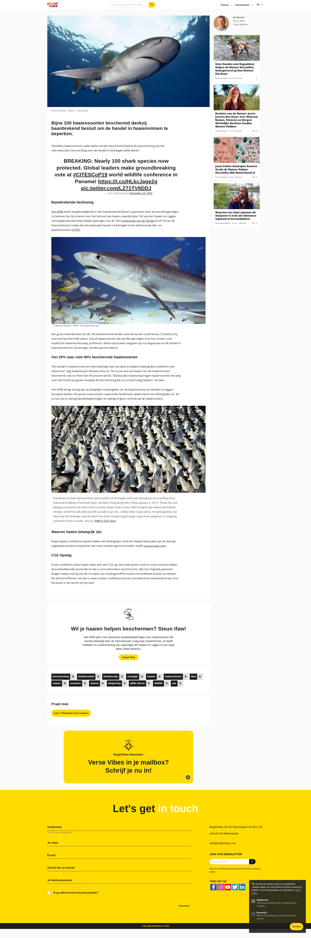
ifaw (193, 676)
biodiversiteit (86, 676)
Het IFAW (57, 212)
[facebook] (213, 887)
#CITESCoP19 (90, 175)
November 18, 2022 (141, 193)
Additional (262, 900)
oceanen (75, 683)
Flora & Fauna (58, 110)
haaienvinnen (173, 676)
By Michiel (239, 17)
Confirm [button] (296, 926)
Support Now (128, 657)
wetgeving (114, 683)
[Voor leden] (73, 677)
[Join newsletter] (252, 861)
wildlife (158, 683)
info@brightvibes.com (223, 843)
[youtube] (228, 887)
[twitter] (235, 887)
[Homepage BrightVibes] (52, 6)
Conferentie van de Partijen (138, 221)
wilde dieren (137, 683)
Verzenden (184, 906)
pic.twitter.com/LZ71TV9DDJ (116, 188)
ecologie (132, 676)
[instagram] (220, 887)
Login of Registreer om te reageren (71, 713)
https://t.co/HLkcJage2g (127, 181)
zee (174, 683)
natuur (57, 683)
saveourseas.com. (155, 546)
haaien (151, 676)
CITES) (76, 230)
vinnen (94, 683)
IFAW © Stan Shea (105, 521)
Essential (262, 912)
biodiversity (111, 676)
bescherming (61, 676)
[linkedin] (242, 887)
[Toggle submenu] (232, 5)
